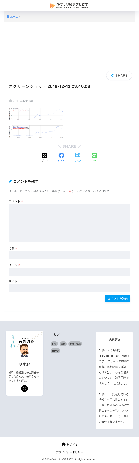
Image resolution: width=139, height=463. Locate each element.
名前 (13, 248)
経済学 (55, 350)
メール (14, 265)
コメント (16, 201)
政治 (63, 343)
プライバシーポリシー (69, 452)
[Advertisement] (69, 50)
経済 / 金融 (75, 343)
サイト (13, 281)
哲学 (54, 343)
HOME (72, 444)
